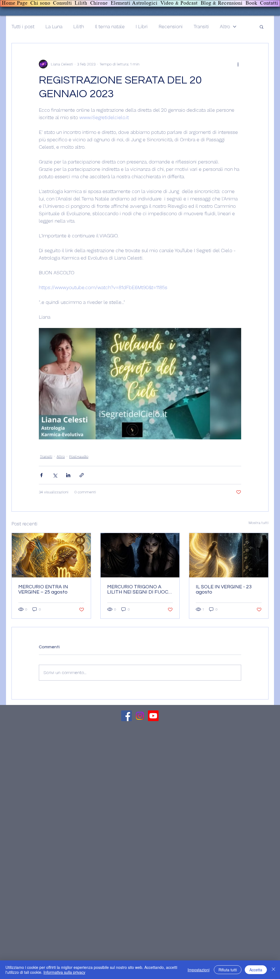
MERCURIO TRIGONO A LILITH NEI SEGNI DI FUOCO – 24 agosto (139, 589)
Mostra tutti (259, 522)
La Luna (53, 26)
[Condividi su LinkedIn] (68, 475)
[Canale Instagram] (140, 715)
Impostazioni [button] (198, 969)
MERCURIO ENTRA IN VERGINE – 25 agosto (43, 589)
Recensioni (171, 26)
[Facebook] (126, 715)
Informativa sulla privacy (64, 972)
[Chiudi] (273, 970)
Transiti (201, 26)
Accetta (255, 969)
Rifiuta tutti (227, 969)
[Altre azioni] (238, 64)
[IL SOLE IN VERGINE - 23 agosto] (228, 555)
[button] (261, 26)
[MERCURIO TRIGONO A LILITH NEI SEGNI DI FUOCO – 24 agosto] (140, 555)
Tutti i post (22, 26)
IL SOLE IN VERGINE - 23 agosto (224, 589)
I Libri (142, 26)
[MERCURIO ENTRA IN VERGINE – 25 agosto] (51, 555)
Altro (225, 26)
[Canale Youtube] (153, 715)
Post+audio (78, 456)
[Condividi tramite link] (81, 475)
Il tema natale (110, 26)
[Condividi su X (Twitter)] (54, 475)
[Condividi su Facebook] (41, 475)
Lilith (78, 26)
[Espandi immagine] (140, 383)
